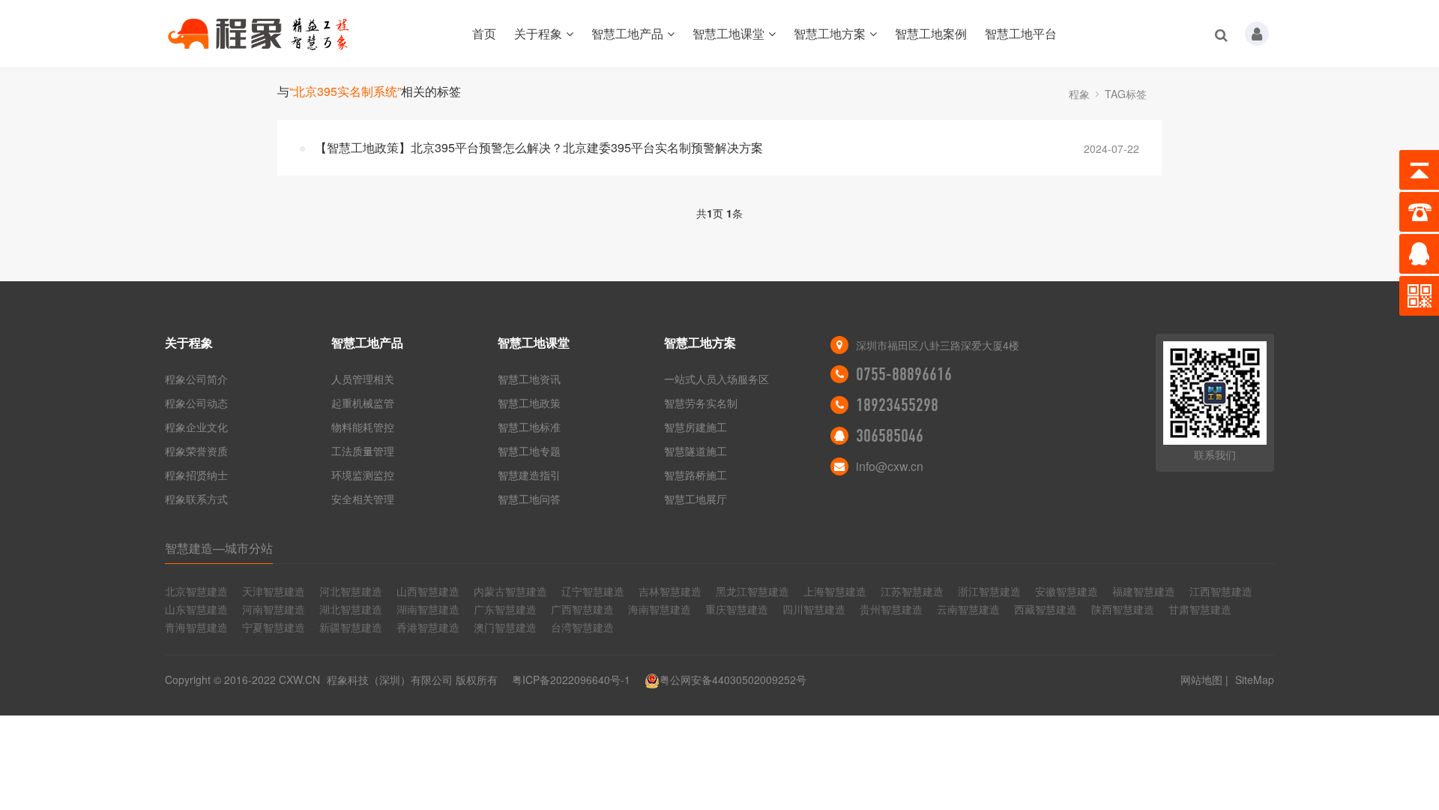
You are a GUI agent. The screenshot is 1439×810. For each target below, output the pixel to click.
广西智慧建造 (582, 609)
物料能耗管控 (362, 426)
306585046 (889, 436)
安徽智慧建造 (1066, 591)
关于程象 (538, 33)
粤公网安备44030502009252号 (733, 679)
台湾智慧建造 (582, 627)
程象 (1079, 93)
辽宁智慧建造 (592, 591)
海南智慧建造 (659, 609)
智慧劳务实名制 (700, 402)
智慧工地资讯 (529, 378)
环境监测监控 (362, 474)
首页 (484, 33)
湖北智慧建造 (350, 609)
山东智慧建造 (196, 609)
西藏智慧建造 (1045, 609)
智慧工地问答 (529, 498)
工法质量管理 (362, 450)
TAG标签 (1126, 93)
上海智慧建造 (834, 591)
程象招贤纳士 (196, 474)
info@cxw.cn (889, 466)
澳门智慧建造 (505, 627)
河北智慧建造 (350, 591)
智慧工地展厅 (695, 498)
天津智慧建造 (273, 591)
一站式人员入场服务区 (716, 378)
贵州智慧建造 (891, 609)
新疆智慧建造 (350, 627)
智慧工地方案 (830, 33)
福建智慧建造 (1143, 591)
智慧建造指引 (529, 474)
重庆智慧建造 (736, 609)
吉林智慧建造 (670, 591)
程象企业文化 (196, 426)
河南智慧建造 (273, 609)
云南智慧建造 (968, 609)
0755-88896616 (904, 374)
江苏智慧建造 (912, 591)
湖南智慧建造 (427, 609)
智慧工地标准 (529, 426)
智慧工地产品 (627, 33)
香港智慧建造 (427, 627)
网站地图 (1201, 679)
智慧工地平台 (1021, 33)
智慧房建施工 (695, 426)
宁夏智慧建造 (273, 627)
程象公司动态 (196, 402)
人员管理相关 (362, 378)
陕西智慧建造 (1122, 609)
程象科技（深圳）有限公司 (390, 679)
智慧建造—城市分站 (219, 547)
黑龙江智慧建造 (752, 591)
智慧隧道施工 (695, 450)
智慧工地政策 (529, 402)
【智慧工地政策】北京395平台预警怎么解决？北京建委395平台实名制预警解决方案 (539, 147)
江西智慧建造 (1220, 591)
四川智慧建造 (813, 609)
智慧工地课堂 (728, 33)
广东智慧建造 (505, 609)
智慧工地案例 (931, 33)
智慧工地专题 (529, 450)
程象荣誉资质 (196, 450)
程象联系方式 (196, 498)
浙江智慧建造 (989, 591)
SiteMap (1254, 679)
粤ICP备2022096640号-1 (571, 679)
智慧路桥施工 (695, 474)
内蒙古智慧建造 (510, 591)
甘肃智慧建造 (1199, 609)
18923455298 (897, 405)
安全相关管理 (362, 498)
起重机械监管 (362, 402)
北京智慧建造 (196, 591)
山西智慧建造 (427, 591)
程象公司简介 (196, 378)
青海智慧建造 (196, 627)
